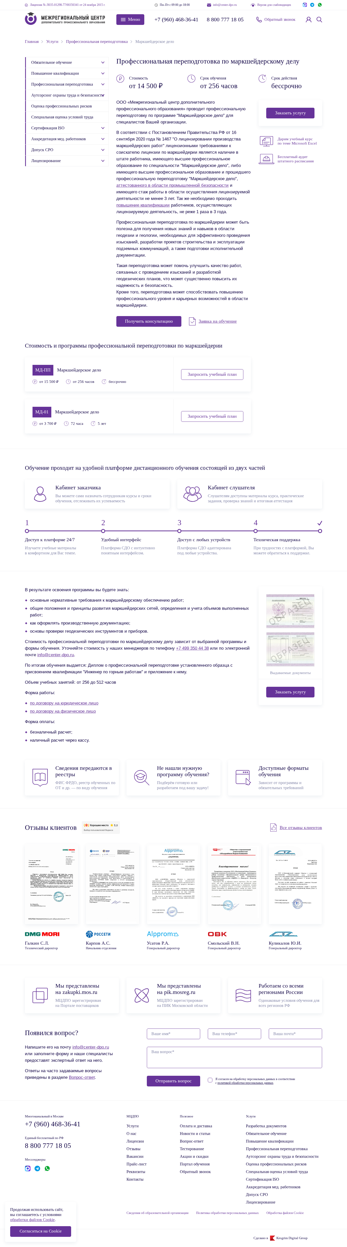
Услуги (133, 1126)
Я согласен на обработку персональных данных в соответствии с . (255, 1081)
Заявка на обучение (218, 321)
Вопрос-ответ (82, 1077)
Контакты (135, 1179)
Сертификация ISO (48, 128)
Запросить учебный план (212, 374)
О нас (131, 1133)
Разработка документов (266, 1126)
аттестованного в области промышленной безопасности (172, 185)
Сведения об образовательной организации (157, 1213)
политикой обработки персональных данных (245, 1083)
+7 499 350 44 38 (192, 648)
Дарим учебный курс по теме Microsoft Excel (297, 141)
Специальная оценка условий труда (62, 117)
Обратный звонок (279, 19)
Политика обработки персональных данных (227, 1213)
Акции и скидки (194, 1156)
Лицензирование (46, 161)
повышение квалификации (143, 205)
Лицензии (135, 1141)
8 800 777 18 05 (225, 19)
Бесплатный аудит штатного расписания (296, 159)
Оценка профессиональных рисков (61, 106)
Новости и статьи (195, 1133)
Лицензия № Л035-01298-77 (67, 5)
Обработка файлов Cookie (285, 1213)
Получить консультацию (149, 321)
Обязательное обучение (51, 62)
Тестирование (192, 1149)
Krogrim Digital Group (292, 1238)
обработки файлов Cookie (32, 1220)
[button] (130, 19)
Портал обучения (195, 1164)
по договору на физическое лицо (63, 711)
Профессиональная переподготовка (62, 84)
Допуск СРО (42, 150)
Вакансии (135, 1156)
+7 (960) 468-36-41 (176, 19)
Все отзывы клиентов (301, 827)
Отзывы (133, 1149)
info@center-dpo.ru (225, 5)
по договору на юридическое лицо (64, 703)
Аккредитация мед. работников (58, 139)
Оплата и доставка (196, 1126)
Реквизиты (136, 1172)
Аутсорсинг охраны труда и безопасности (67, 95)
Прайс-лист (137, 1164)
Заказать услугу (290, 112)
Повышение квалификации (55, 73)
